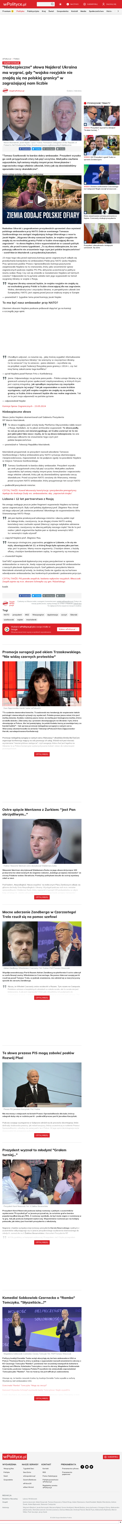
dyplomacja (52, 614)
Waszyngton (38, 614)
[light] (60, 4)
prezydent (17, 614)
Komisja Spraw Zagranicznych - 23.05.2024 (24, 406)
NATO (6, 614)
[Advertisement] (61, 32)
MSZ (27, 614)
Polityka (16, 59)
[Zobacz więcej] (102, 116)
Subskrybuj (77, 603)
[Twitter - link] (91, 1467)
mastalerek (31, 619)
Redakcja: (7, 1495)
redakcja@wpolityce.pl (65, 601)
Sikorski (73, 614)
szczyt (64, 614)
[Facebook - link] (82, 1467)
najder (20, 619)
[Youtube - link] (87, 1467)
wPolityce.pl (6, 59)
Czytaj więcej (42, 754)
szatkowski (9, 619)
